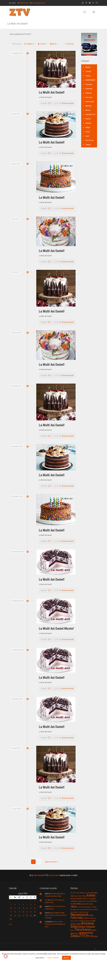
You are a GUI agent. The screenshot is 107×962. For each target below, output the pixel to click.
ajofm (76, 896)
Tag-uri (42, 44)
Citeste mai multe (68, 103)
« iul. (10, 924)
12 (19, 908)
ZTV (46, 900)
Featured (88, 93)
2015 (78, 893)
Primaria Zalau (84, 921)
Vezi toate (70, 44)
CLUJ (87, 899)
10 (11, 908)
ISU (71, 904)
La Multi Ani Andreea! (86, 909)
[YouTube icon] (93, 3)
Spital (72, 930)
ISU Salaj (77, 903)
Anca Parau (82, 896)
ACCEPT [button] (66, 958)
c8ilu (84, 899)
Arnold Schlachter (76, 899)
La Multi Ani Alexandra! (84, 907)
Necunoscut (79, 914)
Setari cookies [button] (53, 958)
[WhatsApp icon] (82, 3)
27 (23, 915)
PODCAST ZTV (90, 114)
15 (31, 908)
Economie (88, 84)
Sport (87, 136)
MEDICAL (88, 106)
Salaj (74, 926)
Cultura (88, 76)
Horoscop (88, 97)
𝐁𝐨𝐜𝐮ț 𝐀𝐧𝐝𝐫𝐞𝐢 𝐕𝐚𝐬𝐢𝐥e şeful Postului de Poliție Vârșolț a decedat (55, 915)
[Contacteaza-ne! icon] (96, 3)
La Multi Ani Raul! (83, 912)
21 (27, 912)
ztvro (95, 936)
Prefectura (86, 918)
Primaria (76, 921)
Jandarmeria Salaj (87, 904)
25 (15, 915)
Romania (87, 923)
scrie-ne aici (53, 875)
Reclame (88, 123)
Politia (90, 915)
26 (19, 915)
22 (31, 912)
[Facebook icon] (86, 3)
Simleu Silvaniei (86, 926)
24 (11, 915)
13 (23, 908)
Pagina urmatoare (51, 862)
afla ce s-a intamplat (87, 893)
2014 (75, 893)
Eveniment (88, 89)
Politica (88, 119)
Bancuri (88, 67)
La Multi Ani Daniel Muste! (56, 628)
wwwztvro (86, 933)
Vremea (87, 145)
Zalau (74, 936)
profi (90, 921)
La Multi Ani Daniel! (51, 92)
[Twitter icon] (89, 3)
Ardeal (91, 895)
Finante (88, 901)
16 (34, 908)
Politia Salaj (76, 917)
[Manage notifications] (6, 956)
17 (11, 912)
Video (77, 933)
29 (31, 915)
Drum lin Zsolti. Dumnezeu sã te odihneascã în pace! (55, 924)
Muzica (87, 110)
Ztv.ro (89, 936)
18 (15, 912)
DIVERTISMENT (90, 80)
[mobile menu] (84, 12)
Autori (54, 44)
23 (34, 912)
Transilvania (82, 929)
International (89, 102)
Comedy (88, 71)
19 (19, 912)
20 (23, 912)
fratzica (94, 901)
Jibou (73, 906)
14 (27, 908)
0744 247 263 (24, 3)
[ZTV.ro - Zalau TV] (20, 12)
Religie (87, 127)
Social (87, 132)
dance (83, 901)
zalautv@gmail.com (38, 3)
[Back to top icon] (95, 949)
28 (27, 915)
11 (15, 908)
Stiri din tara (89, 140)
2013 (71, 893)
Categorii (29, 44)
